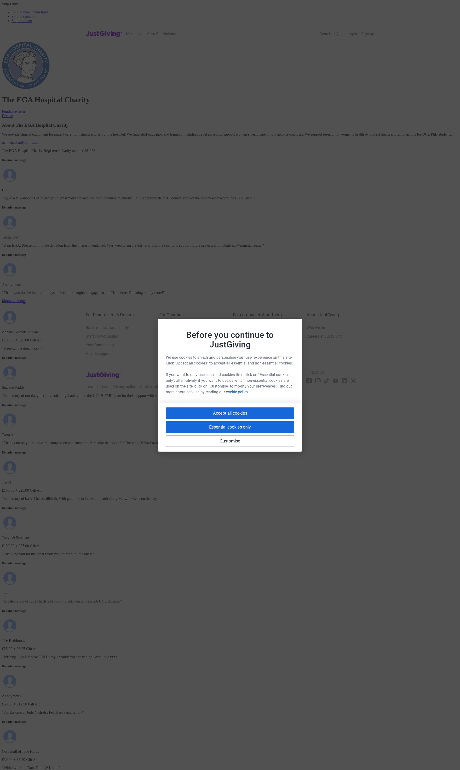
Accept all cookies (230, 413)
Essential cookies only (230, 427)
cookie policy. (237, 392)
